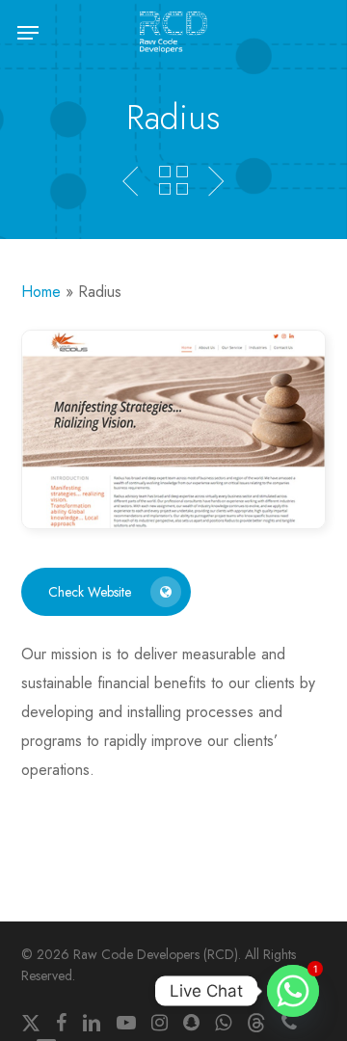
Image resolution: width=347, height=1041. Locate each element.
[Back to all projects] (173, 180)
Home (41, 291)
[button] (28, 32)
